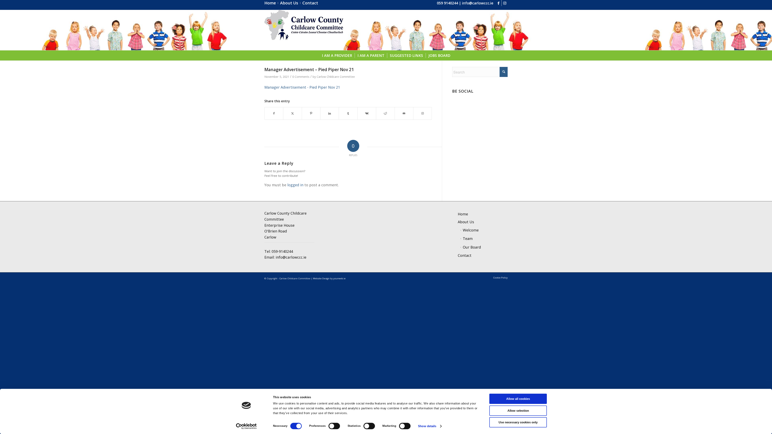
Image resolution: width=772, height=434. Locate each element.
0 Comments (300, 77)
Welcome (471, 230)
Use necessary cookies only (518, 422)
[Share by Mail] (404, 113)
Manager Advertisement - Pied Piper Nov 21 (302, 87)
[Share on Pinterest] (311, 113)
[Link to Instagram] (505, 3)
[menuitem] (271, 3)
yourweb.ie (339, 278)
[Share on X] (292, 113)
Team (468, 238)
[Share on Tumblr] (348, 113)
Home (463, 214)
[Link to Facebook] (498, 3)
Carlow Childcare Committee (336, 77)
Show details (427, 426)
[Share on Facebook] (274, 113)
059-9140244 (282, 251)
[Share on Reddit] (385, 113)
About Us (466, 221)
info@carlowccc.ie (477, 3)
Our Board (472, 247)
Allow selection (518, 410)
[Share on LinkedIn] (329, 113)
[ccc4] (303, 30)
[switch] (334, 426)
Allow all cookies (518, 398)
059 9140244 (447, 3)
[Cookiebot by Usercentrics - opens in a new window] (246, 426)
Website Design (321, 278)
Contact (464, 255)
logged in (295, 184)
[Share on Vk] (367, 113)
